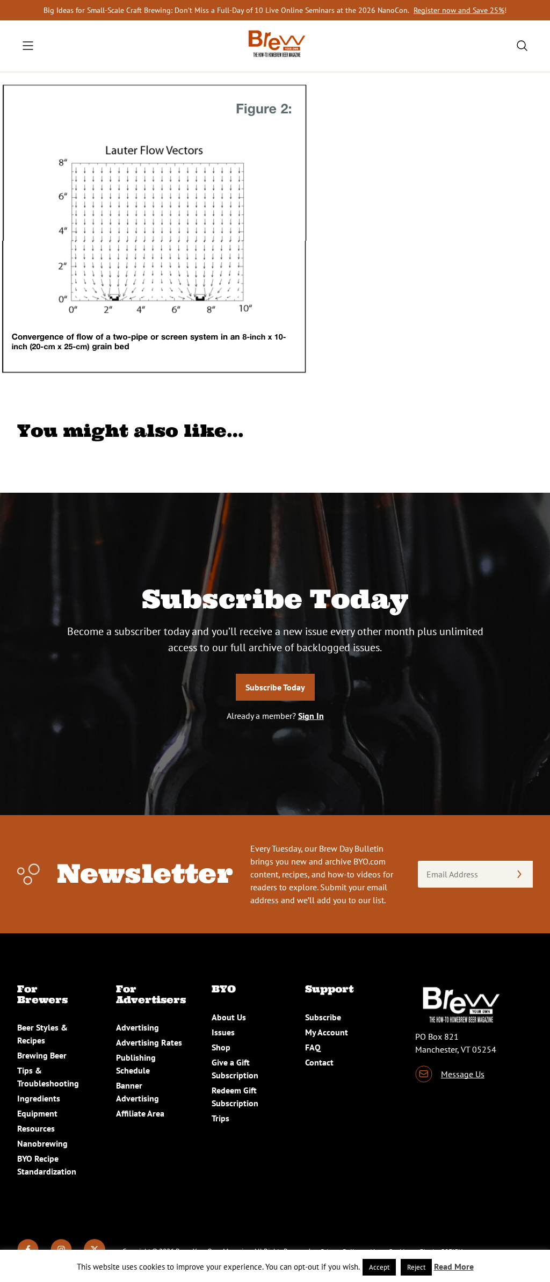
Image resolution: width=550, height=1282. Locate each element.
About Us (229, 1017)
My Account (326, 1032)
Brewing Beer (42, 1055)
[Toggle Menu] (28, 45)
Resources (36, 1128)
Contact (319, 1062)
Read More (454, 1266)
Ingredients (38, 1098)
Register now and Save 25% (459, 10)
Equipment (37, 1113)
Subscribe (323, 1017)
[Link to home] (275, 45)
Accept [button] (379, 1267)
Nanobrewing (42, 1143)
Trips (220, 1118)
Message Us (462, 1074)
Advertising (137, 1027)
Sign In (311, 715)
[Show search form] (522, 45)
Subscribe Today (275, 687)
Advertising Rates (149, 1042)
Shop (221, 1047)
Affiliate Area (140, 1113)
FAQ (313, 1047)
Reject (416, 1267)
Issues (223, 1032)
